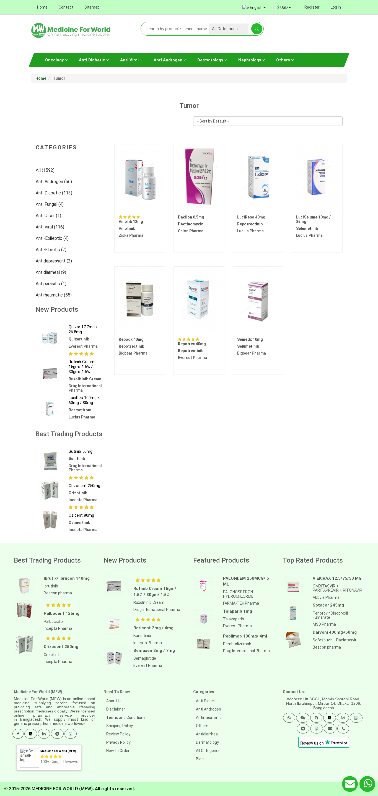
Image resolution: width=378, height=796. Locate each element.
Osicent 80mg (81, 515)
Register (312, 7)
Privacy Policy (118, 742)
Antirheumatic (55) (54, 295)
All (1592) (46, 170)
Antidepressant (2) (54, 261)
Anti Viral (130, 60)
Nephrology (250, 60)
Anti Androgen (168, 60)
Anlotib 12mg (131, 221)
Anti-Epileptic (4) (53, 238)
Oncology (55, 60)
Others (283, 60)
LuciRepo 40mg (251, 217)
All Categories (208, 750)
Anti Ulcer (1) (49, 215)
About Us (114, 701)
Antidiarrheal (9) (51, 272)
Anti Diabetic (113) (54, 193)
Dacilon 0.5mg (191, 217)
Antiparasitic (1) (52, 283)
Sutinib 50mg (80, 451)
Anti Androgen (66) (54, 181)
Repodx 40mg (131, 339)
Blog (200, 759)
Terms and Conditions (126, 717)
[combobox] (284, 7)
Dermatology (210, 60)
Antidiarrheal (207, 734)
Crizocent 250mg (84, 485)
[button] (289, 717)
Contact (66, 7)
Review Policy (118, 734)
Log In (336, 7)
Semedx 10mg (250, 339)
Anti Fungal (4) (50, 204)
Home (42, 7)
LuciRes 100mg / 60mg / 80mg (84, 400)
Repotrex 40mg (192, 344)
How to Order (118, 750)
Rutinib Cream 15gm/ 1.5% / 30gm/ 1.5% (81, 366)
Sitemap (92, 7)
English (256, 7)
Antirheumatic (209, 717)
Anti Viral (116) (50, 227)
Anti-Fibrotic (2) (52, 249)
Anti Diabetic (92, 60)
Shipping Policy (119, 726)
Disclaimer (115, 709)
